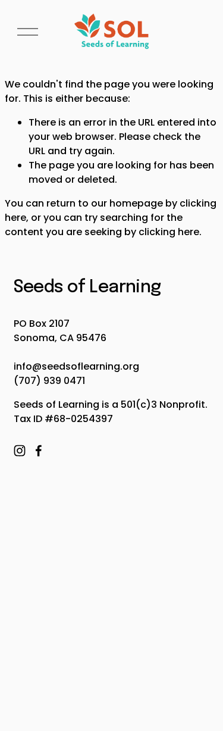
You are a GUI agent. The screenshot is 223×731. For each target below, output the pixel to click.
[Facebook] (39, 451)
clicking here (169, 232)
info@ (28, 366)
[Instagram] (20, 451)
